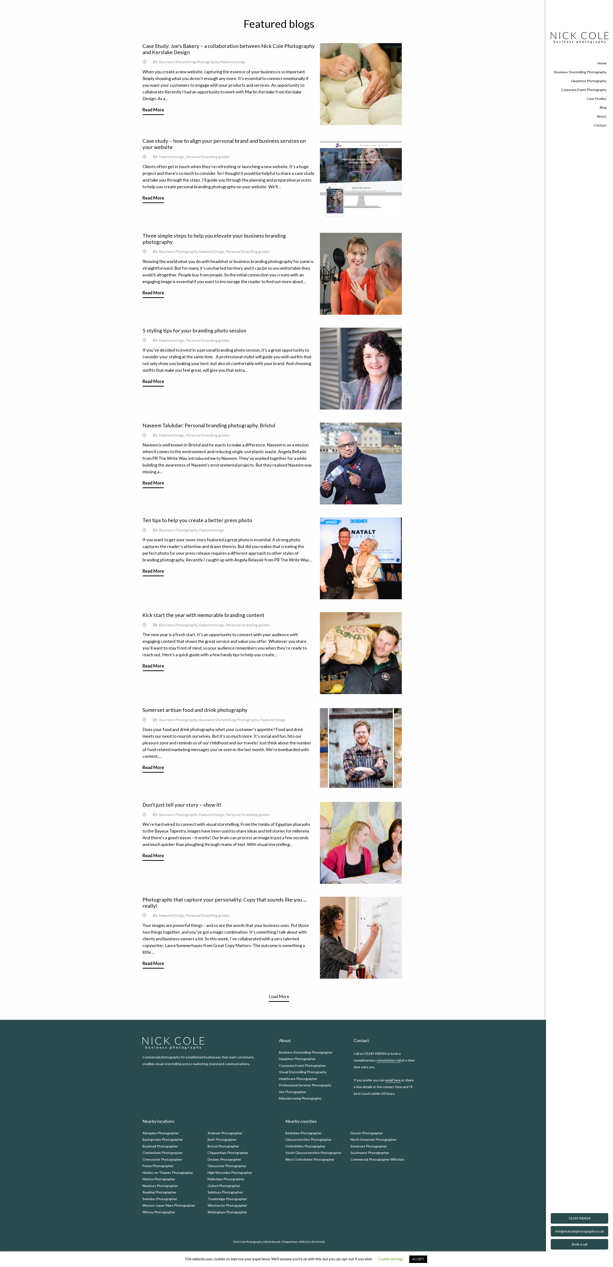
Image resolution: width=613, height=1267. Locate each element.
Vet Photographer (292, 1092)
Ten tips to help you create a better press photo (197, 520)
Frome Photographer (158, 1166)
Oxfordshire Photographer (305, 1146)
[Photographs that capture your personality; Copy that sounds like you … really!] (361, 938)
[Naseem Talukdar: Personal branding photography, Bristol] (361, 463)
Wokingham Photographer (227, 1212)
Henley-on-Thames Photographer (167, 1172)
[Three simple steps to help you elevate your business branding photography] (361, 274)
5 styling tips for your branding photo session (194, 330)
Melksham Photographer (226, 1179)
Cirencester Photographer (162, 1159)
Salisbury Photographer (225, 1192)
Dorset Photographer (367, 1133)
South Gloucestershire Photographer (313, 1153)
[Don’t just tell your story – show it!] (361, 843)
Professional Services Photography (305, 1085)
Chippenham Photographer (228, 1153)
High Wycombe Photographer (230, 1172)
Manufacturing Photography (300, 1098)
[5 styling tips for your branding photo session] (361, 369)
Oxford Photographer (224, 1186)
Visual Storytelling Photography (303, 1072)
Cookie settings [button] (390, 1259)
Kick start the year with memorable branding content (203, 615)
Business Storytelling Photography (189, 61)
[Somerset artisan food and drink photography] (361, 748)
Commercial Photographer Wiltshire (377, 1159)
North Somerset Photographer (374, 1139)
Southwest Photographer (370, 1153)
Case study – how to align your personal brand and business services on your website (224, 144)
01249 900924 (579, 1218)
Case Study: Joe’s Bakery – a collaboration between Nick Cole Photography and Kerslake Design (228, 49)
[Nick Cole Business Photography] (580, 37)
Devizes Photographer (224, 1159)
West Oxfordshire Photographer (310, 1159)
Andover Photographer (225, 1133)
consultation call (388, 1060)
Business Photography (178, 251)
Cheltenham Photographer (162, 1153)
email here (393, 1080)
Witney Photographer (158, 1212)
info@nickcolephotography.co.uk (579, 1231)
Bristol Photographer (223, 1146)
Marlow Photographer (158, 1179)
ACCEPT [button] (418, 1259)
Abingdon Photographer (160, 1133)
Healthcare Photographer (298, 1079)
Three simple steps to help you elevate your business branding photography (214, 239)
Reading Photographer (159, 1192)
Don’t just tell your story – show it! (181, 805)
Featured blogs (233, 61)
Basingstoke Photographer (162, 1139)
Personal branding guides (208, 156)
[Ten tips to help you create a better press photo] (361, 558)
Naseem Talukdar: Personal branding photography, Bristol (208, 425)
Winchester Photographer (227, 1205)
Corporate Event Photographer (302, 1065)
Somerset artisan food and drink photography (194, 710)
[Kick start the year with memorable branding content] (361, 653)
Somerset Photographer (369, 1146)
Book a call (579, 1244)
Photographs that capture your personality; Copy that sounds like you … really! (224, 902)
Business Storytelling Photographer (306, 1052)
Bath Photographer (222, 1139)
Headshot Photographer (297, 1059)
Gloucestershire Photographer (308, 1139)
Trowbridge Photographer (227, 1199)
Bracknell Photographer (160, 1146)
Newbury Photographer (160, 1186)
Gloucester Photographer (227, 1166)
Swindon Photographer (159, 1199)
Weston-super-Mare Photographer (168, 1205)
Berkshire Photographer (303, 1133)
